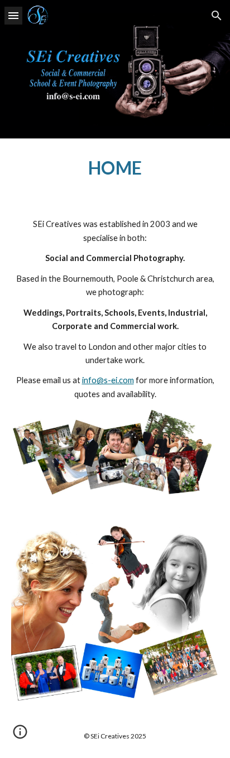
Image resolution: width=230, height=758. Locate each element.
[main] (115, 168)
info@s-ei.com (108, 380)
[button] (13, 15)
